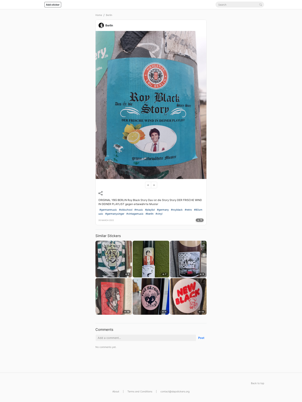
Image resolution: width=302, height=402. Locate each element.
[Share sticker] (100, 193)
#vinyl (159, 213)
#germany (163, 209)
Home (98, 15)
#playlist (150, 209)
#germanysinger (114, 213)
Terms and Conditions (139, 391)
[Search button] (260, 4)
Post (201, 338)
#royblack (177, 209)
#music (138, 209)
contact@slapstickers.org (175, 391)
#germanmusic (108, 209)
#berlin (149, 213)
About (115, 391)
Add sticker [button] (53, 4)
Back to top (257, 383)
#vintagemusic (134, 213)
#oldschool (125, 209)
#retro (188, 209)
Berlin (109, 15)
